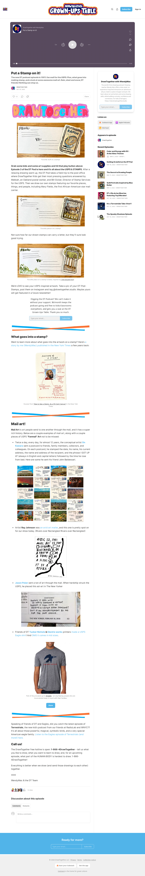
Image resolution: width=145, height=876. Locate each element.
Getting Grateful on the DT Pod (120, 162)
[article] (116, 154)
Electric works (54, 632)
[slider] (72, 63)
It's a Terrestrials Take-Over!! (119, 204)
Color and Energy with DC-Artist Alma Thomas (118, 152)
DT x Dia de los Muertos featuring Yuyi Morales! (117, 194)
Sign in (138, 9)
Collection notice (89, 860)
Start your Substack (66, 865)
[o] (101, 154)
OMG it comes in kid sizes (45, 635)
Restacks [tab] (26, 806)
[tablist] (21, 806)
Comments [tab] (16, 806)
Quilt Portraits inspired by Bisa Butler (120, 184)
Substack (61, 871)
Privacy (73, 860)
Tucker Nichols (37, 632)
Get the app (83, 865)
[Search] (112, 9)
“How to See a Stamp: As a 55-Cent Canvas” (50, 404)
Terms (79, 860)
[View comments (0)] (130, 39)
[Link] (8, 337)
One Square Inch (67, 280)
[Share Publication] (117, 9)
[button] (55, 44)
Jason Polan (21, 583)
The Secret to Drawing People (119, 172)
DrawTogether (22, 87)
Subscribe (126, 9)
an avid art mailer (49, 527)
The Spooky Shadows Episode (119, 214)
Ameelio (49, 696)
